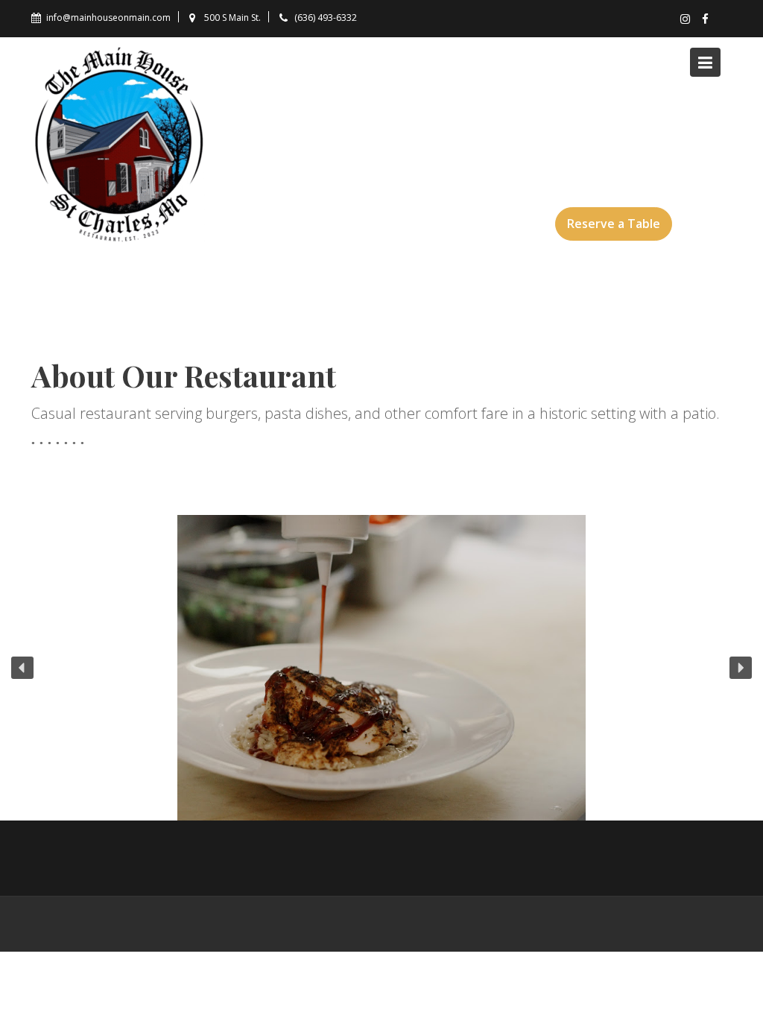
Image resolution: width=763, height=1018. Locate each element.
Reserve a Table (613, 223)
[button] (22, 668)
